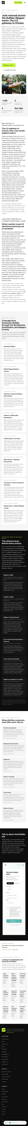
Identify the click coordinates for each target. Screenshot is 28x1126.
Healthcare (4, 1049)
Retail (3, 1046)
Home (3, 10)
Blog (3, 1104)
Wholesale (4, 1099)
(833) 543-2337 (10, 1032)
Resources (4, 1106)
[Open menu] (24, 2)
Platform (4, 1094)
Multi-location (5, 1074)
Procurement (5, 1096)
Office (3, 1041)
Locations (8, 10)
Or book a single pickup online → (12, 857)
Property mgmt (5, 1039)
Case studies (5, 1101)
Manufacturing (5, 1054)
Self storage (4, 1056)
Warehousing (5, 1059)
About (3, 1089)
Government (5, 1064)
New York (15, 949)
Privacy (3, 1111)
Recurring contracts (6, 1071)
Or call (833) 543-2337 (10, 70)
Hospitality (4, 1051)
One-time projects (6, 1076)
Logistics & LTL (5, 1061)
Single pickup (5, 1079)
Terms (3, 1114)
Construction (5, 1044)
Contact (4, 1109)
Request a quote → (9, 65)
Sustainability (5, 1091)
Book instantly (18, 2)
